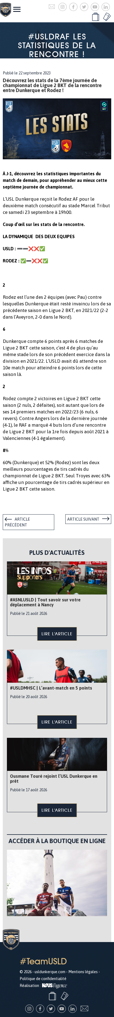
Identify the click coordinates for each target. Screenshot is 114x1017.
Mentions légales (83, 972)
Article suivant (83, 519)
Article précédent (17, 522)
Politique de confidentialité (43, 978)
